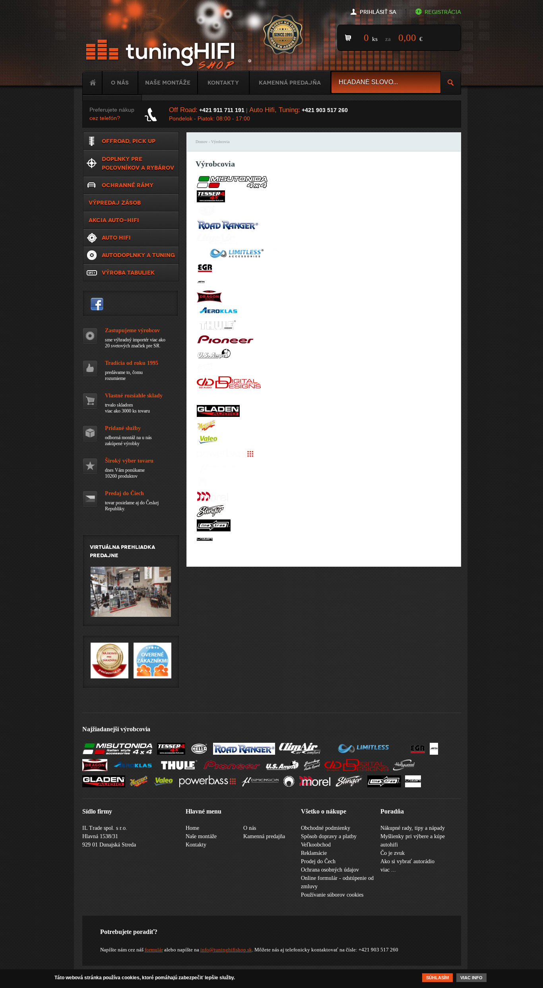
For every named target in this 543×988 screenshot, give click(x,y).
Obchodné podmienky (325, 828)
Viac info (471, 977)
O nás (120, 82)
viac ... (388, 870)
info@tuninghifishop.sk (226, 950)
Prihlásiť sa (378, 12)
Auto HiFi (116, 237)
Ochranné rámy (127, 185)
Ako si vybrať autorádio (407, 861)
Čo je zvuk (392, 853)
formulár (154, 950)
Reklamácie (314, 853)
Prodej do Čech (318, 861)
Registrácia (443, 12)
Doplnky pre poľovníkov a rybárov (138, 163)
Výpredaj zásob (115, 202)
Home (92, 83)
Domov (202, 141)
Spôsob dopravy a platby (329, 836)
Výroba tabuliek (128, 272)
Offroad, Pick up (128, 141)
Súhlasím (437, 977)
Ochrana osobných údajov (330, 870)
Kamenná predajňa (290, 82)
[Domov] (161, 54)
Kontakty (223, 82)
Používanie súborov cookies (332, 895)
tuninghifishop (97, 304)
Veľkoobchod (316, 845)
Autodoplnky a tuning (138, 255)
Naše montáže (167, 82)
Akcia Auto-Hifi (114, 220)
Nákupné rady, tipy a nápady (412, 828)
